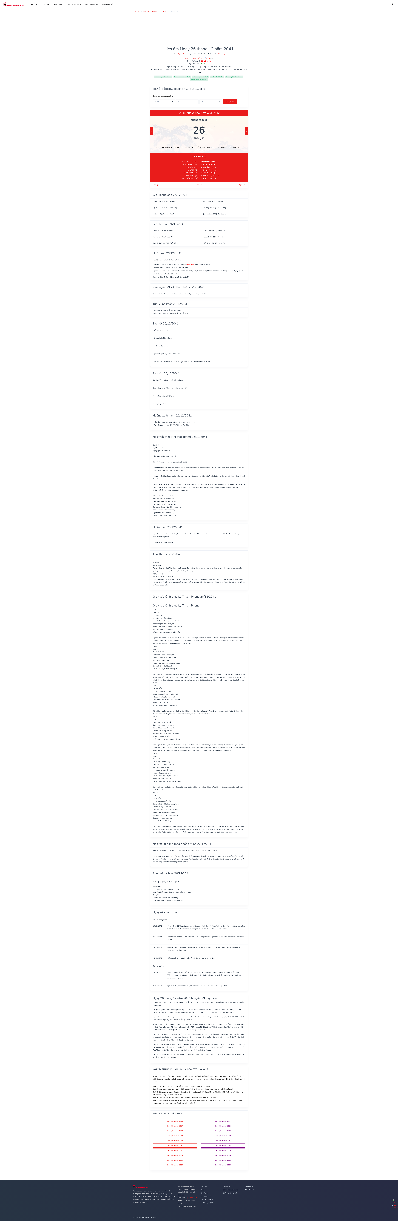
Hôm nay (199, 185)
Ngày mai (241, 185)
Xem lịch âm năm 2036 (223, 1165)
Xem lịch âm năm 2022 (175, 1150)
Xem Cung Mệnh (108, 4)
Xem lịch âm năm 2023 (175, 1155)
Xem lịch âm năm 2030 (223, 1136)
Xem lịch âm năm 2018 (175, 1131)
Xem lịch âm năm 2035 (223, 1160)
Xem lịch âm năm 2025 (175, 1165)
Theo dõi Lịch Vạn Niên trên (194, 58)
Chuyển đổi (230, 102)
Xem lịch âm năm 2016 (175, 1121)
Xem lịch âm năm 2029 (223, 1131)
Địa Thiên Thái (191, 1198)
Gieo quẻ (46, 4)
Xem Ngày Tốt (73, 4)
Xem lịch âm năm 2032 (223, 1146)
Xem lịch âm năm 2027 (223, 1121)
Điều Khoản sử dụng (230, 1190)
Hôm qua (156, 185)
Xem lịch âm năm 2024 (175, 1160)
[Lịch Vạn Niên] (13, 4)
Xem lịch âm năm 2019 (175, 1136)
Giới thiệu (226, 1187)
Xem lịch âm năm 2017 (175, 1126)
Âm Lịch (34, 4)
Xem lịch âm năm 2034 (223, 1155)
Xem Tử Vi (58, 4)
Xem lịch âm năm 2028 (223, 1126)
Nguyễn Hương (182, 54)
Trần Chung (221, 54)
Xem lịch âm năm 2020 (175, 1141)
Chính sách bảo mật (230, 1193)
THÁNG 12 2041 (199, 120)
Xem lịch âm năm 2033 (223, 1150)
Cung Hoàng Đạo (91, 4)
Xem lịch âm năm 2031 (223, 1141)
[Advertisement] (195, 28)
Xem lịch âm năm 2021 (175, 1146)
